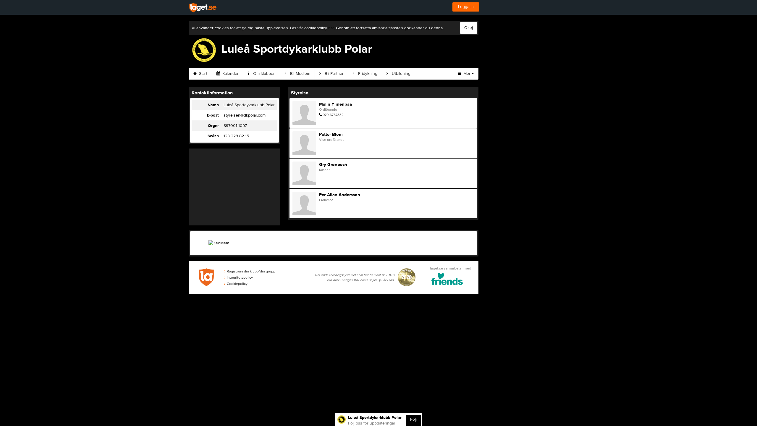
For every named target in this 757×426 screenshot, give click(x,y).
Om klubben (264, 73)
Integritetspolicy (240, 277)
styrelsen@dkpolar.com (245, 115)
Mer (467, 73)
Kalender (230, 73)
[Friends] (447, 280)
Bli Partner (333, 73)
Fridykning (367, 73)
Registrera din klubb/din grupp (251, 271)
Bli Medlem (299, 73)
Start (202, 73)
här (331, 28)
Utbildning (400, 73)
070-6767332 (333, 114)
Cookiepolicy (237, 283)
